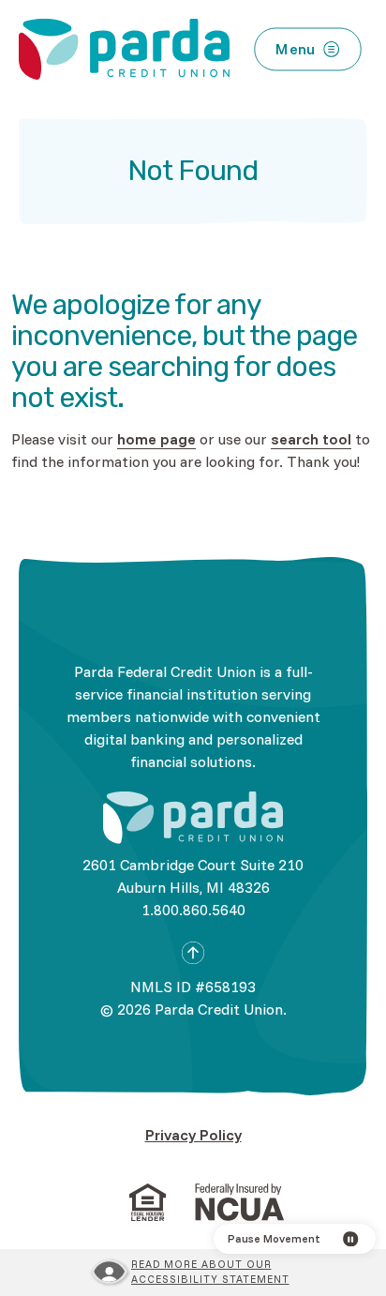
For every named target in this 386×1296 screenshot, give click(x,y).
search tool (311, 438)
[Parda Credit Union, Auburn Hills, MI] (124, 50)
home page (156, 438)
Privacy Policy (193, 1134)
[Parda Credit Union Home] (193, 817)
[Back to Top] (193, 953)
